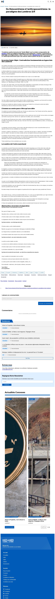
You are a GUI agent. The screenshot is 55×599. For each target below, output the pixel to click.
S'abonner (6, 384)
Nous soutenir (18, 281)
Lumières (42, 272)
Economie (8, 272)
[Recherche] (48, 1)
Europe (6, 6)
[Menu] (53, 1)
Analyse (36, 272)
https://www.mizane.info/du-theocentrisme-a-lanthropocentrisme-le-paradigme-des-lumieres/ (28, 288)
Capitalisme (21, 272)
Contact (24, 281)
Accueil (2, 6)
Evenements (11, 281)
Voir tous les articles (9, 527)
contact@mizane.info (7, 369)
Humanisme (14, 272)
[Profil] (51, 1)
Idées (27, 272)
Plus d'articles (4, 281)
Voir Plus (28, 358)
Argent (31, 272)
